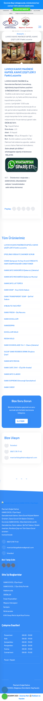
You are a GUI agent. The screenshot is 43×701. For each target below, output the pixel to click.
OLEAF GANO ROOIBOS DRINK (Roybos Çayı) (19, 352)
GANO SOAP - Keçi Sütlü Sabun (16, 290)
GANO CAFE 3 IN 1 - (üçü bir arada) (18, 367)
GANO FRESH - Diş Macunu (14, 312)
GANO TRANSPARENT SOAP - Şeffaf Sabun (18, 297)
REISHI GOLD (9, 338)
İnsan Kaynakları (10, 599)
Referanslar (8, 611)
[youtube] (13, 565)
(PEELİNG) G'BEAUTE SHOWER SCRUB (19, 254)
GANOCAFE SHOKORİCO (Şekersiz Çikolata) (21, 270)
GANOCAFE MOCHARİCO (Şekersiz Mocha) (20, 277)
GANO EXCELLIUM (11, 319)
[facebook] (4, 565)
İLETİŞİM (20, 421)
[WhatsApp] (4, 696)
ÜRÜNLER (7, 594)
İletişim (6, 607)
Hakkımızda (8, 590)
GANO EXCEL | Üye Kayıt (13, 582)
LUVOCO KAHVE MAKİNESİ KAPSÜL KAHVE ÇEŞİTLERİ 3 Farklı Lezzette (21, 246)
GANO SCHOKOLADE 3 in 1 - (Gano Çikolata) (21, 345)
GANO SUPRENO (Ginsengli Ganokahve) (20, 380)
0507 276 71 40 (16, 451)
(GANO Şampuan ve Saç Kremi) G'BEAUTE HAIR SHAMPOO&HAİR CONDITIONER (21, 262)
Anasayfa (20, 34)
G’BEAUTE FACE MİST (12, 306)
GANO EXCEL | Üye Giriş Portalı (15, 586)
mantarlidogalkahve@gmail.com (23, 457)
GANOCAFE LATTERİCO (13, 283)
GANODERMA (9, 325)
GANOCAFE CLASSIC (12, 374)
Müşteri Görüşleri (10, 603)
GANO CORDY (9, 387)
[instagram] (8, 565)
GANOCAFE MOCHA (11, 361)
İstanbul (10, 553)
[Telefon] (4, 689)
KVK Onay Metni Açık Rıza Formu (16, 615)
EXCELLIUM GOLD (11, 332)
